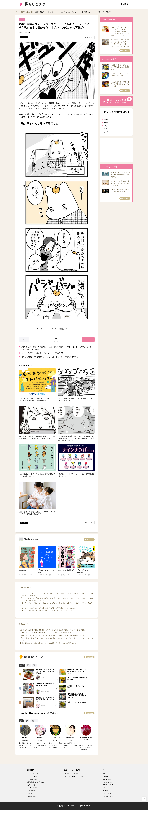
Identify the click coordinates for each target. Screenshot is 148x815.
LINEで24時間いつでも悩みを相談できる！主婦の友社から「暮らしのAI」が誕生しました (48, 643)
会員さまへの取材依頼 (71, 773)
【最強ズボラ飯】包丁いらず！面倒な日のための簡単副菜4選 (120, 67)
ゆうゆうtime (107, 793)
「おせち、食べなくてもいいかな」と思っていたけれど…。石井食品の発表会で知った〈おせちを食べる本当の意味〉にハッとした (120, 31)
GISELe (105, 788)
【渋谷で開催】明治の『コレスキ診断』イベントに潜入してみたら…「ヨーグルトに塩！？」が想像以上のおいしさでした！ (57, 639)
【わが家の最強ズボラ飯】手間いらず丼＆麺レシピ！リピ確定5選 (120, 84)
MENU (125, 4)
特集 (104, 773)
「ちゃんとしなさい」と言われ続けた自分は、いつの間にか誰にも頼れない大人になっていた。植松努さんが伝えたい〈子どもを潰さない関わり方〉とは (57, 599)
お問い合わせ (31, 790)
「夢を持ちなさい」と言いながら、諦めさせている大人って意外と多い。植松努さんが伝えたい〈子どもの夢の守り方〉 (57, 604)
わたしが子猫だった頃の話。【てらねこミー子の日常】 (42, 353)
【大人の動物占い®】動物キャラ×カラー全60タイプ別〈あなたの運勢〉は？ (50, 357)
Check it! (105, 776)
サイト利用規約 (32, 779)
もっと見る (89, 539)
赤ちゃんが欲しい (108, 796)
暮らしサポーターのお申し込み (74, 776)
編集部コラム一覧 (27, 12)
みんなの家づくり (108, 782)
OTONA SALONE (108, 785)
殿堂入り (34, 721)
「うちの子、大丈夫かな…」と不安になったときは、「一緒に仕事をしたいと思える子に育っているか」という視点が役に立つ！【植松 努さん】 (57, 594)
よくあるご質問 (32, 788)
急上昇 (22, 665)
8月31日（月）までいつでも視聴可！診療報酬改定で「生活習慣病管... (120, 175)
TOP (16, 12)
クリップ (89, 37)
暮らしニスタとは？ (33, 773)
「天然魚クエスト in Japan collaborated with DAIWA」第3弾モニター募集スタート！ (47, 632)
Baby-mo (105, 790)
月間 (34, 665)
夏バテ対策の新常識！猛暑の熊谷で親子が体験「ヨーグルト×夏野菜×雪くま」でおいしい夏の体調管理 (52, 630)
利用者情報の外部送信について (36, 782)
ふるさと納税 (107, 779)
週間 (28, 665)
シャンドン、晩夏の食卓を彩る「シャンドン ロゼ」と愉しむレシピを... (120, 183)
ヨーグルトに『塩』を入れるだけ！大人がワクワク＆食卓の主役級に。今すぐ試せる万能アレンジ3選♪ (52, 635)
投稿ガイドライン (32, 785)
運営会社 (30, 793)
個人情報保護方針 (32, 796)
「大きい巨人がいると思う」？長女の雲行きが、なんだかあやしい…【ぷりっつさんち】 (48, 610)
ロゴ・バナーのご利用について (36, 776)
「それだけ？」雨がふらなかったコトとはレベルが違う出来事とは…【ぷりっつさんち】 (48, 608)
